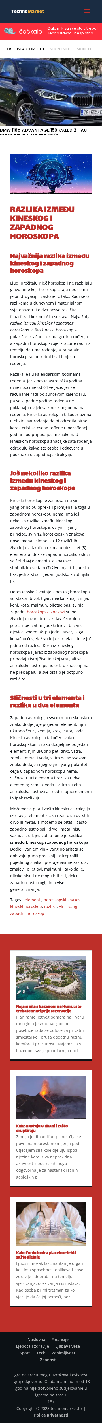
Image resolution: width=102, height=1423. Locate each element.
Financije (60, 1339)
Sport (25, 1353)
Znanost (48, 1359)
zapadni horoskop (27, 913)
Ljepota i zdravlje (32, 1346)
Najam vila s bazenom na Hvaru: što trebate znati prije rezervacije (48, 1009)
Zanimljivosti (64, 1353)
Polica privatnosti (51, 1415)
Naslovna (36, 1339)
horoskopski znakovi (46, 611)
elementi (33, 899)
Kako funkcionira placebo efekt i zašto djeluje (46, 1255)
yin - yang (68, 906)
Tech (41, 1353)
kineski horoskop (26, 906)
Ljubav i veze (67, 1346)
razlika (50, 906)
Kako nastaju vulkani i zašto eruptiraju (42, 1129)
